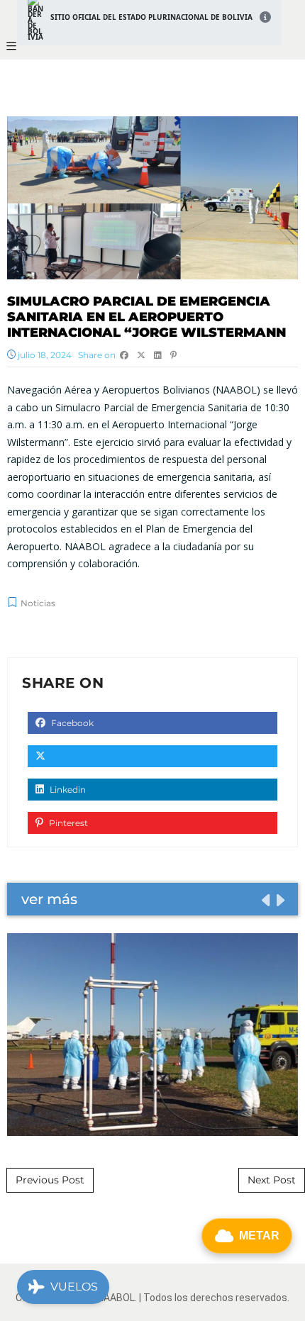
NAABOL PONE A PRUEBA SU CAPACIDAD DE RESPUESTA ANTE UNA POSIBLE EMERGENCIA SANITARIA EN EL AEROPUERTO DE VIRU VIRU (152, 1034)
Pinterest (67, 823)
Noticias (38, 603)
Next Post (272, 1180)
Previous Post (50, 1180)
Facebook (71, 723)
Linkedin (67, 789)
